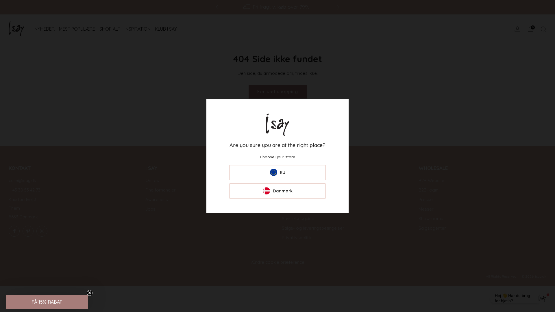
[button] (47, 302)
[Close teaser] (89, 293)
